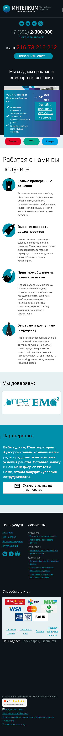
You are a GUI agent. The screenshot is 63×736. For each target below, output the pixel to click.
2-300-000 (31, 32)
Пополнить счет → (33, 56)
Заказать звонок (31, 37)
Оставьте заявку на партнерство (37, 487)
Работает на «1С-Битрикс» (15, 713)
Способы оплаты (11, 631)
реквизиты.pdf (36, 553)
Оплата (40, 631)
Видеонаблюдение (12, 541)
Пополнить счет (26, 631)
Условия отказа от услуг (14, 724)
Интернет (12, 141)
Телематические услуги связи (43, 536)
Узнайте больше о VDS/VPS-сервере (45, 111)
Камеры (50, 141)
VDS (31, 141)
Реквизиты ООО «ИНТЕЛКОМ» (44, 550)
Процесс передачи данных (52, 631)
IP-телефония (10, 545)
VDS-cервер (9, 536)
